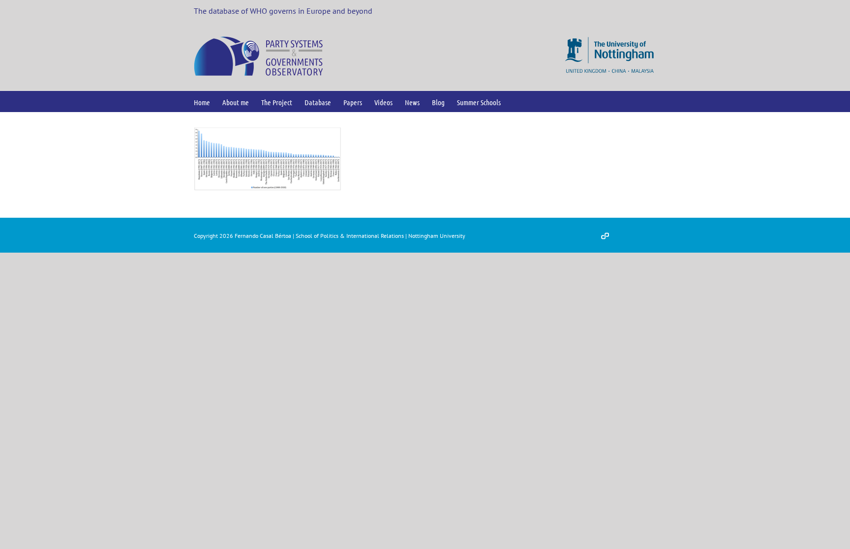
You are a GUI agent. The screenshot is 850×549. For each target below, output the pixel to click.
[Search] (516, 101)
